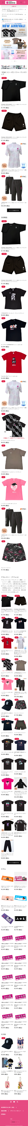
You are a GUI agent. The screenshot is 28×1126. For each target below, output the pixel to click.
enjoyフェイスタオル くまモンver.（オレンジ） (7, 887)
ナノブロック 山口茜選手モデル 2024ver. (7, 1072)
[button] (3, 2)
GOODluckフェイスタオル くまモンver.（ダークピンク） (20, 887)
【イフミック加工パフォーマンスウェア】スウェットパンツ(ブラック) (7, 855)
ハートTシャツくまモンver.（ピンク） (9, 503)
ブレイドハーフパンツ (6, 567)
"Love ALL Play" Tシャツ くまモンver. (9, 376)
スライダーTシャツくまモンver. (20, 814)
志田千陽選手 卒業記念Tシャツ (20, 753)
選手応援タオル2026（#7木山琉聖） (7, 1025)
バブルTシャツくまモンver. (20, 771)
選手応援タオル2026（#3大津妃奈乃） (20, 966)
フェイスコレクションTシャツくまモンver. (7, 772)
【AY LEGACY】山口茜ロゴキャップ (7, 714)
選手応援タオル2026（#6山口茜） (7, 1005)
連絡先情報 (4, 1110)
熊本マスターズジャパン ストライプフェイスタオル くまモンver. (7, 907)
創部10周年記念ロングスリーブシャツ (20, 833)
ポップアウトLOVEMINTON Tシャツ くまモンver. (11, 344)
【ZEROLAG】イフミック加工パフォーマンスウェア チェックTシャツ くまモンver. (7, 834)
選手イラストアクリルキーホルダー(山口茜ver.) (20, 1072)
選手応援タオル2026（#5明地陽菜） (20, 986)
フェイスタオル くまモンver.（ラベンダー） (7, 927)
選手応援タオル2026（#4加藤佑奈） (7, 986)
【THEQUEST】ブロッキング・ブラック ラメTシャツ (12, 313)
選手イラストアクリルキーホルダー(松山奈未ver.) (20, 1091)
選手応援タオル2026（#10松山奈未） (7, 947)
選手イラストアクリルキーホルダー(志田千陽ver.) (7, 1091)
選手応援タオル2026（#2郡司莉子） (7, 966)
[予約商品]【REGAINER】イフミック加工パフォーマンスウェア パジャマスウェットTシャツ (14, 105)
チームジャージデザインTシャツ (8, 440)
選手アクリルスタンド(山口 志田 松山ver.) (20, 1052)
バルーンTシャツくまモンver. (7, 752)
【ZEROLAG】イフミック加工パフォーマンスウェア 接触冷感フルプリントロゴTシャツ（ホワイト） (13, 170)
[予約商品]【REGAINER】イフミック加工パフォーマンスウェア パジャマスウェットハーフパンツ (14, 138)
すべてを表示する (14, 210)
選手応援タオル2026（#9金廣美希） (20, 1025)
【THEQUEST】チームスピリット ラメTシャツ (11, 472)
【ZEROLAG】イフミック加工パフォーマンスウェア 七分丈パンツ (13, 203)
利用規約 (3, 1114)
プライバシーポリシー (15, 1110)
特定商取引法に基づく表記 (7, 1107)
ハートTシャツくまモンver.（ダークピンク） (7, 792)
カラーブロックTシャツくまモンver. (7, 814)
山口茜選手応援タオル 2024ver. (19, 927)
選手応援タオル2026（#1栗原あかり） (20, 947)
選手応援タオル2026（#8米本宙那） (20, 1005)
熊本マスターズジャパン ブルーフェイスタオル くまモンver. (20, 907)
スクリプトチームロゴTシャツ (7, 733)
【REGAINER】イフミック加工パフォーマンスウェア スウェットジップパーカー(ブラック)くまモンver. (20, 793)
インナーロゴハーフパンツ (19, 732)
